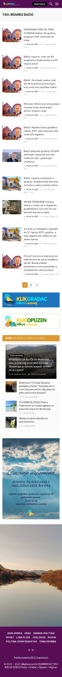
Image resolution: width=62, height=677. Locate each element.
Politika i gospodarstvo (21, 641)
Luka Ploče (23, 637)
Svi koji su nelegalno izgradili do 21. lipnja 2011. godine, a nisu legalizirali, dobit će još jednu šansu (41, 234)
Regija (52, 637)
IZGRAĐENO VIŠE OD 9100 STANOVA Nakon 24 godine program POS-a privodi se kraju (39, 34)
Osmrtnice (39, 4)
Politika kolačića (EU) (24, 657)
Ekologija (39, 637)
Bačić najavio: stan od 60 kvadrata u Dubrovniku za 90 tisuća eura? (41, 60)
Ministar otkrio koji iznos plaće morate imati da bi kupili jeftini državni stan (41, 107)
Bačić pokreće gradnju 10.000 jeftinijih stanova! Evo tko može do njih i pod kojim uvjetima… (41, 156)
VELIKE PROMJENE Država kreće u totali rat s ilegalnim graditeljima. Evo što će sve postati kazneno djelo (40, 207)
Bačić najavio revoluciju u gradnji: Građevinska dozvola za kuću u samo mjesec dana (41, 182)
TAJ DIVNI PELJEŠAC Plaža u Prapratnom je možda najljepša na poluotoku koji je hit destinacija (36, 405)
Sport (10, 637)
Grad (27, 633)
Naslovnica (14, 633)
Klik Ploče (32, 44)
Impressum (42, 657)
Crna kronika (47, 641)
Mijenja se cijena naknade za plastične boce (33, 420)
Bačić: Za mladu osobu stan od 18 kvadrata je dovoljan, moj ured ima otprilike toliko (40, 84)
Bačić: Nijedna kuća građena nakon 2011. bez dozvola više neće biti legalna (41, 131)
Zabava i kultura (44, 633)
